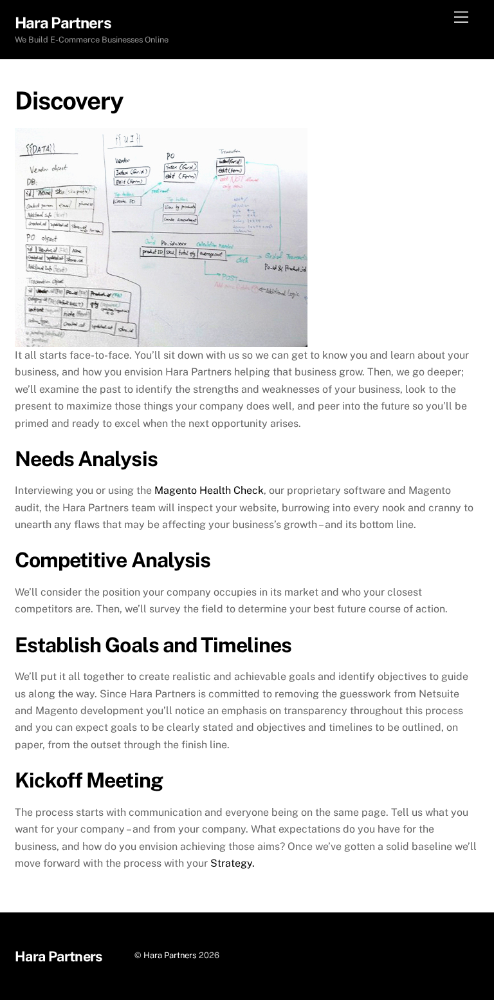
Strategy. (232, 863)
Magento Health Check (209, 490)
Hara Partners (170, 955)
